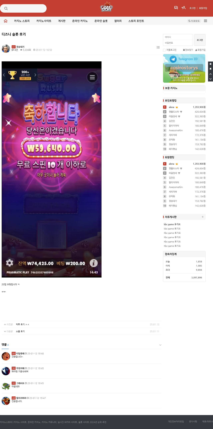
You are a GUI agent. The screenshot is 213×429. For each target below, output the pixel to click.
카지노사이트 (43, 20)
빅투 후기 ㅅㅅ (22, 324)
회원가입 (203, 8)
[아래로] (210, 78)
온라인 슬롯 (101, 20)
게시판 (62, 20)
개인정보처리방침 (176, 421)
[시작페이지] (210, 69)
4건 (16, 50)
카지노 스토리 (22, 20)
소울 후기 (20, 331)
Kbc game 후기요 (172, 233)
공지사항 (193, 421)
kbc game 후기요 (172, 224)
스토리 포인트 (136, 20)
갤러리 (118, 20)
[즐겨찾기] (210, 64)
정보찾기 (189, 50)
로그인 (193, 8)
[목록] (158, 47)
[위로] (210, 74)
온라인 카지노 (80, 20)
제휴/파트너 (207, 421)
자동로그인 (171, 50)
